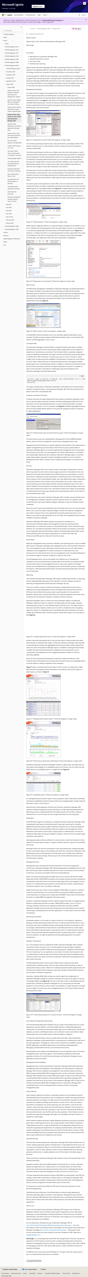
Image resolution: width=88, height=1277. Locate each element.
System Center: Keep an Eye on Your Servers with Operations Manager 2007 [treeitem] (14, 118)
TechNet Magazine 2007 (44, 28)
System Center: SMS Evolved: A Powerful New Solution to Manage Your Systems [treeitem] (14, 94)
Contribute (32, 1273)
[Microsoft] (3, 15)
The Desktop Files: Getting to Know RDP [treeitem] (14, 188)
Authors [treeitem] (5, 232)
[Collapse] (21, 27)
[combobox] (11, 30)
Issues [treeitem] (7, 43)
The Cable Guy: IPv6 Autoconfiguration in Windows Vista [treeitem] (13, 164)
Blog (24, 1273)
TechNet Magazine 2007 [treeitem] (13, 68)
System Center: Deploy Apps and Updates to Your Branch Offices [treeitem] (14, 102)
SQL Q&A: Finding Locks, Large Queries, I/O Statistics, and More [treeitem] (14, 153)
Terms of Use (66, 1273)
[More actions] (83, 28)
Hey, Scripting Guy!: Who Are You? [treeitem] (13, 175)
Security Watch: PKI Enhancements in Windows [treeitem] (13, 181)
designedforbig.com (33, 1235)
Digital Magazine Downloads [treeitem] (11, 239)
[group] (55, 380)
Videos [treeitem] (5, 242)
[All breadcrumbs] (27, 28)
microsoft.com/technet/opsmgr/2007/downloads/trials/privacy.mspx (48, 1225)
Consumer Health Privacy (52, 1273)
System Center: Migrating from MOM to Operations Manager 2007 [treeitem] (14, 127)
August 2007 (56, 28)
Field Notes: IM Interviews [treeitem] (12, 193)
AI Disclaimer (5, 1273)
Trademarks (75, 1273)
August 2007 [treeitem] (11, 87)
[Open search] (79, 15)
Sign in (84, 15)
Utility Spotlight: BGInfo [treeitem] (14, 158)
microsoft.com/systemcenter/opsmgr (54, 1230)
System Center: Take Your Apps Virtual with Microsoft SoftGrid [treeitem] (14, 135)
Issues (33, 28)
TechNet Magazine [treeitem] (8, 34)
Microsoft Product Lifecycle (52, 20)
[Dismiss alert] (84, 3)
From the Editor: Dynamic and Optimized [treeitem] (14, 142)
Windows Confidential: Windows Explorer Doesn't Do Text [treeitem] (14, 199)
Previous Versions (16, 1273)
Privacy (39, 1273)
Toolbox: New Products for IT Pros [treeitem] (14, 147)
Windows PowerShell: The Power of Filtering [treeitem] (14, 170)
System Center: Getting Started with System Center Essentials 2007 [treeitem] (14, 109)
